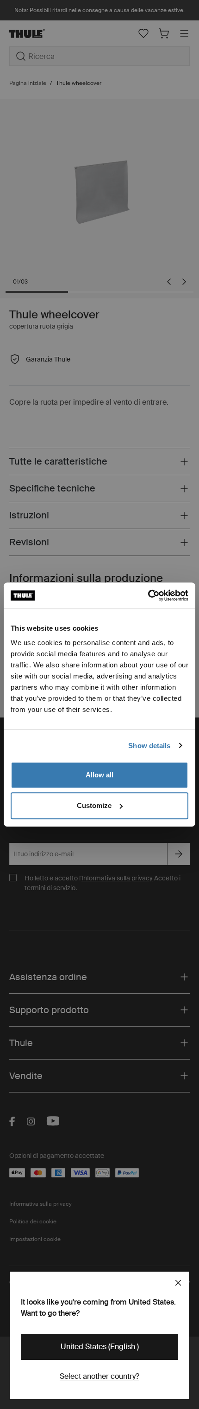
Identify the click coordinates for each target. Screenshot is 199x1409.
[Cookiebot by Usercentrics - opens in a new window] (147, 595)
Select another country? (99, 1376)
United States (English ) (100, 1346)
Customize (94, 805)
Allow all (99, 775)
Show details (149, 746)
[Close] (178, 1282)
